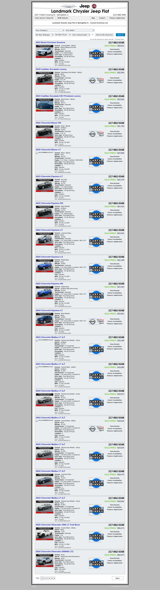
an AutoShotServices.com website (119, 586)
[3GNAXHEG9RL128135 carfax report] (95, 268)
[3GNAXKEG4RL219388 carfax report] (95, 321)
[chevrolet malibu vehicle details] (44, 340)
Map (93, 18)
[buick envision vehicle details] (44, 51)
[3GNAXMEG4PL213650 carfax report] (95, 215)
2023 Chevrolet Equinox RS (49, 203)
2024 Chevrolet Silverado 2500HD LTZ (55, 552)
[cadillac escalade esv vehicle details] (44, 105)
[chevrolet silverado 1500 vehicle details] (44, 533)
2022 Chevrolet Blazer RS (48, 123)
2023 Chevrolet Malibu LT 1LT (50, 337)
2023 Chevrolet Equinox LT (49, 176)
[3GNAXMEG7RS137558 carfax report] (95, 295)
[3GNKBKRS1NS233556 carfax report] (95, 134)
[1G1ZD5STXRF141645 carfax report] (95, 456)
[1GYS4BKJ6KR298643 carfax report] (95, 80)
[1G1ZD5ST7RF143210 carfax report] (95, 402)
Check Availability (115, 52)
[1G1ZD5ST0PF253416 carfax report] (95, 349)
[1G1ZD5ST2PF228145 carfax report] (95, 376)
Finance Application (117, 18)
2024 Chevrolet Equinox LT (49, 230)
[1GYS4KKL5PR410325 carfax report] (95, 108)
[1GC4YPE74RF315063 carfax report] (95, 563)
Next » (118, 578)
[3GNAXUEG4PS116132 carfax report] (95, 188)
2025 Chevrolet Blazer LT (48, 150)
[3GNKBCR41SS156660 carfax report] (95, 161)
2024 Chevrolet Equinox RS (49, 284)
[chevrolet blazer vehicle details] (44, 131)
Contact (102, 18)
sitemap (34, 586)
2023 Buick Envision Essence (50, 42)
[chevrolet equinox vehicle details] (44, 185)
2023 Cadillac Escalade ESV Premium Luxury (58, 96)
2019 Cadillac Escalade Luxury (51, 69)
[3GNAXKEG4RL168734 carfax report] (95, 242)
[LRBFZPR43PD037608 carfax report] (95, 54)
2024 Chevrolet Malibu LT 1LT (50, 391)
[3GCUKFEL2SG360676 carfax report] (95, 536)
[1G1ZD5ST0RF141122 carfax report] (95, 510)
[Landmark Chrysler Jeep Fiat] (80, 9)
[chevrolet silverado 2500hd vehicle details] (44, 560)
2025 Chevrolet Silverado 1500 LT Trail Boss (58, 525)
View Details (115, 49)
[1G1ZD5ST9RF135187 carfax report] (95, 483)
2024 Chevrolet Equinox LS (49, 257)
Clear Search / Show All (44, 18)
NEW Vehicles (63, 18)
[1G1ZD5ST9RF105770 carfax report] (95, 429)
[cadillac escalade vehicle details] (44, 78)
